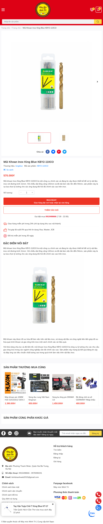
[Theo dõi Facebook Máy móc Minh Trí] (3, 433)
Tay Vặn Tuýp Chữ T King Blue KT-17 (30, 506)
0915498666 (51, 216)
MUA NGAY (51, 201)
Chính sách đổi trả (10, 495)
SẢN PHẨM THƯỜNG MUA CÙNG (24, 367)
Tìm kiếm (57, 450)
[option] (51, 81)
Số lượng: (8, 192)
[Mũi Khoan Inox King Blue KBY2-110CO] (51, 81)
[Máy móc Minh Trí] (51, 9)
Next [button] (97, 82)
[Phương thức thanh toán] (70, 497)
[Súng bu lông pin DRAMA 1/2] (63, 383)
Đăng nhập (58, 454)
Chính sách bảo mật (10, 487)
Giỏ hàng (57, 461)
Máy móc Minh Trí (61, 487)
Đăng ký (95, 433)
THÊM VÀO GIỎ (51, 210)
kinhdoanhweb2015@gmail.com (25, 477)
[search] (98, 21)
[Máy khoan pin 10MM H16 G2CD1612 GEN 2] (15, 383)
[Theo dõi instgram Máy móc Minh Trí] (16, 433)
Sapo (51, 521)
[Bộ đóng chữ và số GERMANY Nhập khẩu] (87, 383)
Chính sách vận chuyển (12, 491)
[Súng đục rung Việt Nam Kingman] (39, 383)
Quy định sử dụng (9, 498)
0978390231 (36, 473)
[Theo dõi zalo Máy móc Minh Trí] (10, 433)
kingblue (19, 166)
